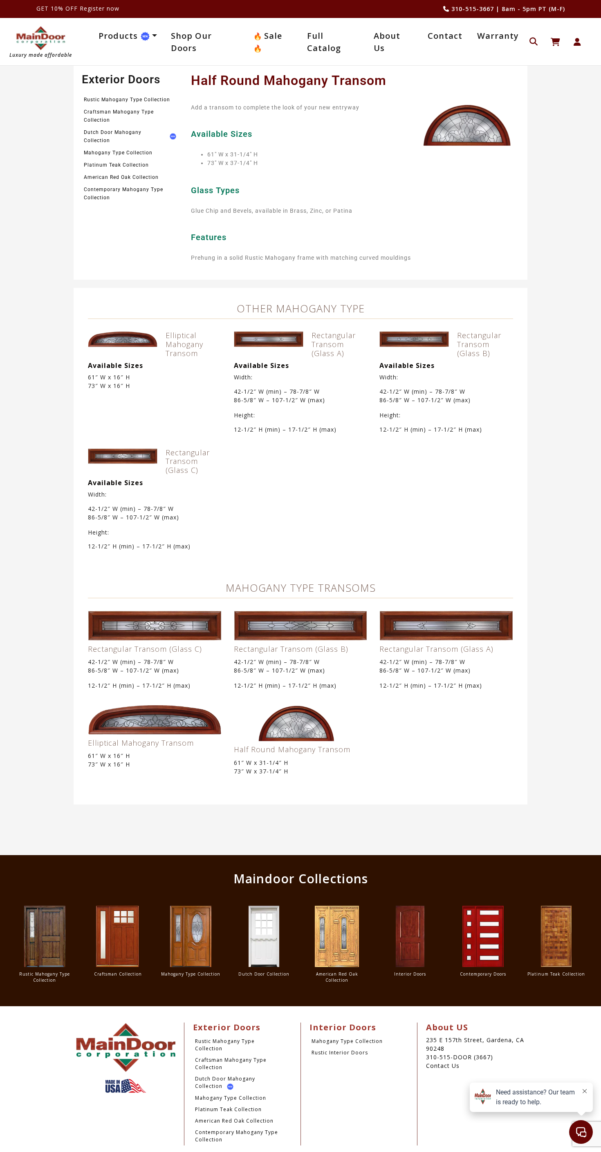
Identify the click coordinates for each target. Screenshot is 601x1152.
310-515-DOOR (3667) (459, 1057)
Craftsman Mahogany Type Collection (119, 116)
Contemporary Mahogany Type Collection (123, 194)
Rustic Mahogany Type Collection (127, 99)
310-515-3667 (471, 9)
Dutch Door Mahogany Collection (112, 136)
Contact (445, 35)
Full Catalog (324, 41)
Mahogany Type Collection (118, 153)
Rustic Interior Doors (340, 1052)
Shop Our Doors (191, 41)
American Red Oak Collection (121, 177)
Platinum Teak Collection (116, 165)
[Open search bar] (533, 41)
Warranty (498, 35)
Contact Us (443, 1066)
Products (119, 35)
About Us (387, 41)
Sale (272, 35)
